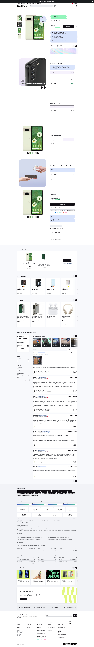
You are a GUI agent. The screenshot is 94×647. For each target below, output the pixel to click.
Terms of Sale (60, 625)
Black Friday (50, 630)
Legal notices (60, 635)
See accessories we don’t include (56, 228)
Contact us (29, 624)
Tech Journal (50, 624)
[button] (43, 19)
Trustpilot (18, 630)
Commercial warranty (41, 625)
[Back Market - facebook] (17, 635)
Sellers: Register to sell (41, 633)
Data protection (61, 632)
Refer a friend (39, 624)
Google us (35, 595)
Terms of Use (60, 624)
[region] (64, 51)
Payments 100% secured (41, 636)
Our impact (18, 627)
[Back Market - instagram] (17, 632)
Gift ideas (49, 629)
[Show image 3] (35, 153)
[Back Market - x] (20, 635)
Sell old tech (39, 629)
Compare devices (51, 625)
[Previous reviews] (73, 481)
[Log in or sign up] (74, 6)
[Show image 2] (33, 153)
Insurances (39, 627)
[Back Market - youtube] (22, 632)
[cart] (76, 6)
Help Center (29, 625)
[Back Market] (22, 6)
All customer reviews (51, 627)
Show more (35, 387)
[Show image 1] (30, 153)
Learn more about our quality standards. (37, 545)
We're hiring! (19, 629)
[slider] (17, 361)
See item (49, 371)
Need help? (64, 5)
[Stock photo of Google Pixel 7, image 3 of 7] (19, 36)
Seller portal (39, 634)
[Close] (93, 1)
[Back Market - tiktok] (20, 632)
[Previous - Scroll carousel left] (73, 46)
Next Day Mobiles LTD (60, 210)
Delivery (28, 627)
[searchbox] (42, 6)
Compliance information (71, 210)
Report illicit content (61, 637)
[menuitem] (34, 9)
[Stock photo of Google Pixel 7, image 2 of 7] (19, 30)
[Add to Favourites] (76, 26)
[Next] (38, 153)
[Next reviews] (76, 481)
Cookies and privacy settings (61, 631)
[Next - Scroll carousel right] (76, 46)
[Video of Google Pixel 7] (19, 24)
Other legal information (62, 634)
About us (18, 624)
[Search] (31, 6)
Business (70, 5)
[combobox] (62, 174)
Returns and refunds (30, 629)
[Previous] (28, 153)
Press (17, 625)
